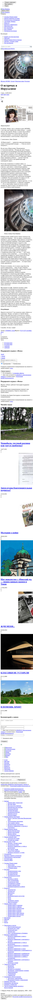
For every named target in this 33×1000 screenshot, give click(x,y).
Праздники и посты (10, 925)
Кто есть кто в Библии (14, 806)
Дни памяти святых (14, 823)
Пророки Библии (13, 809)
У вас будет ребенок (14, 851)
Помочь (7, 9)
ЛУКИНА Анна (10, 330)
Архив (13, 81)
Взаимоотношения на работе (16, 886)
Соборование (12, 973)
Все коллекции (8, 43)
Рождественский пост (14, 927)
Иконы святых (12, 834)
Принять (3, 998)
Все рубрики (8, 29)
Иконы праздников (13, 832)
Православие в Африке (15, 907)
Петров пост (11, 931)
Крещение (11, 966)
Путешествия (8, 343)
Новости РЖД (8, 860)
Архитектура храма (13, 838)
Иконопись (11, 893)
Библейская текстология (15, 807)
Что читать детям (13, 849)
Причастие (11, 967)
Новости (6, 23)
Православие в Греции (14, 910)
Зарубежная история (14, 875)
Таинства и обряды (10, 964)
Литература (11, 891)
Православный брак (14, 885)
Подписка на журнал (10, 31)
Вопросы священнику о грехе (17, 948)
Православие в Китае (14, 916)
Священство (11, 975)
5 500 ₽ (3, 358)
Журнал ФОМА (5, 81)
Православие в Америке (15, 905)
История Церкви (13, 872)
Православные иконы (10, 829)
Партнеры (7, 769)
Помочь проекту (5, 371)
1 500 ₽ (3, 356)
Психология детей (13, 844)
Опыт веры (11, 865)
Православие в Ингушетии (16, 913)
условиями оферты (18, 373)
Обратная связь (19, 81)
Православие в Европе (14, 911)
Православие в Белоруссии (16, 908)
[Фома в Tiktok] (6, 752)
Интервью (7, 917)
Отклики (27, 81)
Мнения (6, 919)
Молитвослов (8, 26)
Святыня (7, 346)
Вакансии (7, 767)
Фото (5, 921)
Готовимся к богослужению (12, 977)
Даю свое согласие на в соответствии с (16, 376)
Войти (13, 48)
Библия (6, 801)
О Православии (12, 868)
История (6, 869)
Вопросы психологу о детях (16, 852)
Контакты (7, 764)
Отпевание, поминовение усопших (18, 970)
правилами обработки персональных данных (14, 784)
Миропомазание (13, 972)
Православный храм (10, 837)
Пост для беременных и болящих (18, 933)
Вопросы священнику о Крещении (18, 955)
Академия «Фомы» (10, 21)
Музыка (10, 894)
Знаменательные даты (14, 871)
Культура (7, 888)
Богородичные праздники (15, 824)
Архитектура (12, 889)
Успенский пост (12, 930)
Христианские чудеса (14, 866)
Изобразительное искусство (16, 896)
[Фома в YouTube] (7, 754)
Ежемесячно (17, 363)
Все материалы (8, 27)
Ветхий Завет (12, 804)
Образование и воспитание (12, 857)
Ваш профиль (8, 4)
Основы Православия (10, 17)
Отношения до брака (14, 883)
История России (13, 874)
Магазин (6, 761)
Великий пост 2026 (13, 928)
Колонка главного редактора (12, 855)
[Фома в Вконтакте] (8, 747)
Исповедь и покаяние (14, 969)
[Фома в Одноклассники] (9, 749)
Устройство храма (13, 840)
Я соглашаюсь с (13, 373)
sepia (7, 94)
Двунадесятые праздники (15, 821)
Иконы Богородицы (14, 830)
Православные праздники (12, 816)
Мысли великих (12, 902)
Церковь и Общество (10, 984)
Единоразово (7, 363)
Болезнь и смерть (13, 879)
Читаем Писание (13, 810)
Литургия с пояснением (15, 978)
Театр (9, 899)
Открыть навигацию (10, 2)
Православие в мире (10, 903)
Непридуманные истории (12, 18)
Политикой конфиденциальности (12, 377)
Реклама (6, 763)
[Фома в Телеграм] (7, 750)
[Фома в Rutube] (7, 755)
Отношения (7, 854)
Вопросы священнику (10, 24)
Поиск (6, 6)
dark (5, 94)
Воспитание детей (9, 841)
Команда (6, 766)
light (2, 94)
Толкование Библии (14, 812)
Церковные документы (11, 983)
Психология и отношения (12, 20)
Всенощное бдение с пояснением (18, 980)
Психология (7, 877)
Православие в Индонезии (16, 914)
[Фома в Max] (6, 757)
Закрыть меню (5, 10)
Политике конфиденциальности (22, 996)
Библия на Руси (12, 813)
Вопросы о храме (13, 962)
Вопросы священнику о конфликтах (18, 953)
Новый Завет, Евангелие (15, 802)
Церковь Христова (9, 981)
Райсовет (7, 38)
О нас (6, 760)
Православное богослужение (13, 40)
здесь (11, 368)
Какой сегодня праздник (11, 36)
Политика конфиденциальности (13, 789)
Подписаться (21, 779)
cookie (20, 792)
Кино (9, 897)
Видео (6, 922)
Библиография (12, 815)
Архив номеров (9, 770)
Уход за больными (13, 880)
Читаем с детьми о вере (11, 41)
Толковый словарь (13, 900)
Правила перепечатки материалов (14, 790)
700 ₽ (2, 354)
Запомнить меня (8, 738)
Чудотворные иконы (14, 835)
